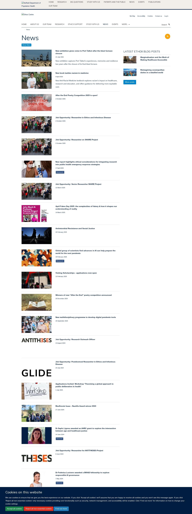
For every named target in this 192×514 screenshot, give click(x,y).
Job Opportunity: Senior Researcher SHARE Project (78, 184)
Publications (154, 2)
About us (34, 24)
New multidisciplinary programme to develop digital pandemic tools (86, 317)
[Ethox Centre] (28, 14)
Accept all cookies (14, 509)
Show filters (26, 45)
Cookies (150, 16)
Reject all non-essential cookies (39, 509)
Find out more (61, 509)
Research (62, 2)
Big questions (76, 2)
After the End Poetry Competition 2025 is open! (77, 95)
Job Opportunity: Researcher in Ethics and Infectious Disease (83, 117)
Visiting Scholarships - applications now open (76, 273)
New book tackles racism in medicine (72, 73)
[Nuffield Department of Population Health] (34, 4)
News (132, 2)
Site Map (132, 16)
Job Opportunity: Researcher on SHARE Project (77, 140)
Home (51, 2)
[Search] (169, 24)
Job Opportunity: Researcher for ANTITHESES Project (79, 450)
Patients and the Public (115, 2)
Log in (166, 16)
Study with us (93, 2)
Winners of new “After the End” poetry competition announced (84, 295)
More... (125, 24)
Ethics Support (75, 24)
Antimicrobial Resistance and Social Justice (75, 228)
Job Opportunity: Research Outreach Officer (75, 339)
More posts (129, 82)
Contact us (158, 16)
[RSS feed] (167, 36)
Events (141, 2)
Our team (53, 6)
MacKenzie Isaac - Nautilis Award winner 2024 (76, 406)
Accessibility (141, 16)
